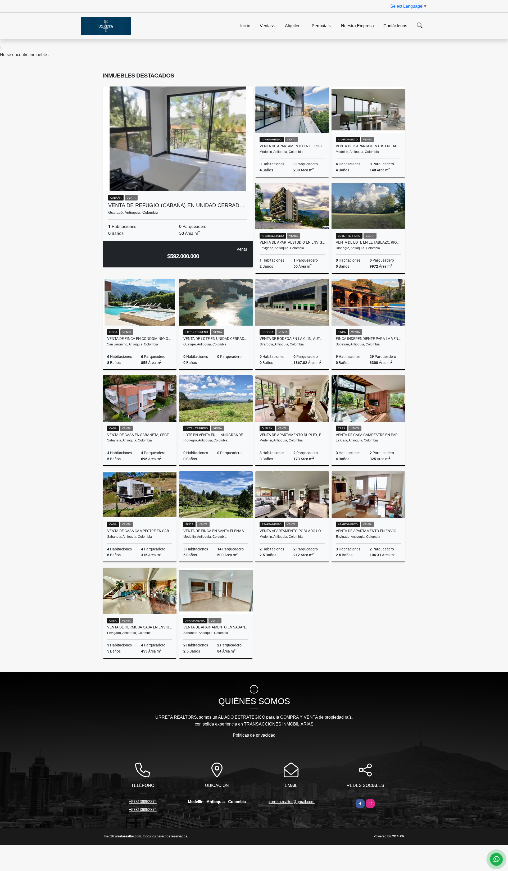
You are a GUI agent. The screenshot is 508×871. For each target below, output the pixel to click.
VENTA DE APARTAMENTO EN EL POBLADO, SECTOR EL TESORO (292, 146)
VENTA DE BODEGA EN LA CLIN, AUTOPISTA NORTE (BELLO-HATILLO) (292, 338)
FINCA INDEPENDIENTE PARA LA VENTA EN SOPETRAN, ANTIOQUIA (368, 338)
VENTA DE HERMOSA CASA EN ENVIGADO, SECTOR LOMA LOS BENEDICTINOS (139, 627)
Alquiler (292, 25)
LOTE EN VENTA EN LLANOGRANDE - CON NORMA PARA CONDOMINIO (215, 435)
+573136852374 (143, 801)
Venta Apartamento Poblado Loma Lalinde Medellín (292, 531)
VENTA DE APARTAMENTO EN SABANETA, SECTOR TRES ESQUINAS (215, 627)
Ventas (266, 25)
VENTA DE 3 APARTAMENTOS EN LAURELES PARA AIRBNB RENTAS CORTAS (368, 146)
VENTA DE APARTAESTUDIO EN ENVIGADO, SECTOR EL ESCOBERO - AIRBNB (292, 242)
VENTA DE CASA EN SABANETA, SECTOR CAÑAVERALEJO (139, 435)
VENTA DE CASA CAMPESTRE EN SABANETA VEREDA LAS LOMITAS (139, 531)
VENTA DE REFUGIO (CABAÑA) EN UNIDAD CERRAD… (176, 205)
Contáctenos (395, 25)
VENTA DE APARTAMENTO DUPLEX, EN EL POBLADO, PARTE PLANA (292, 435)
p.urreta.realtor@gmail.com (291, 801)
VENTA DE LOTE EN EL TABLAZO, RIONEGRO (368, 242)
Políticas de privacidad (254, 735)
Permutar (320, 25)
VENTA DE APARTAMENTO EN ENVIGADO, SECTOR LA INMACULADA (368, 531)
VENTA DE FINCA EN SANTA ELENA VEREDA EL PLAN (215, 531)
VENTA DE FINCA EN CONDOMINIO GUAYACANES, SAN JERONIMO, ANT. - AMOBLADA (139, 338)
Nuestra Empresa (357, 25)
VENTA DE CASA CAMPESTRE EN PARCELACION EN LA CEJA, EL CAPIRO (368, 435)
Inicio (245, 25)
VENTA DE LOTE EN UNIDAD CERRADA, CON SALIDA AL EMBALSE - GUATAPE (215, 338)
